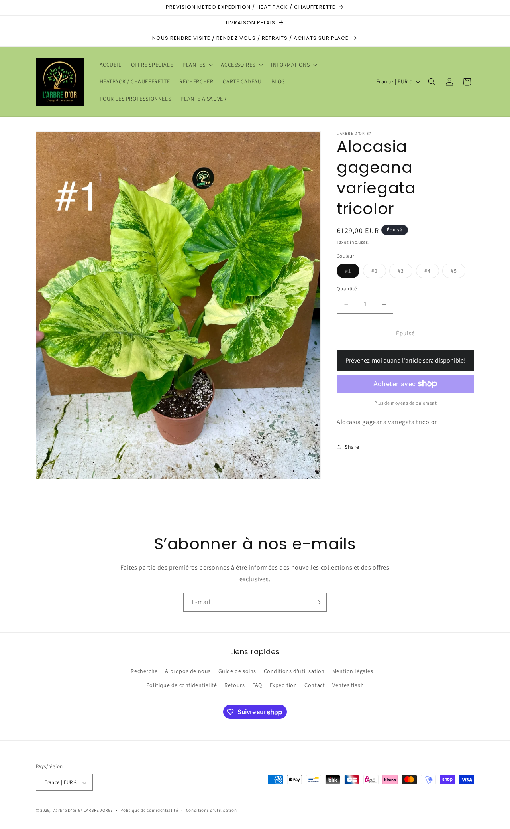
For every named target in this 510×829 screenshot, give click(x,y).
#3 (405, 272)
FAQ (257, 685)
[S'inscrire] (317, 602)
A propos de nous (188, 671)
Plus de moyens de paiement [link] (405, 403)
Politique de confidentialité (181, 685)
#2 (378, 272)
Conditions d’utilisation (211, 810)
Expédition (283, 685)
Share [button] (352, 446)
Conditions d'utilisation (294, 671)
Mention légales (352, 671)
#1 (352, 272)
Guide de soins (237, 671)
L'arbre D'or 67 (67, 810)
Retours (234, 685)
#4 (431, 272)
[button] (197, 64)
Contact (314, 685)
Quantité (347, 288)
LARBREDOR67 (98, 810)
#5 (458, 272)
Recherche (144, 671)
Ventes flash (348, 685)
